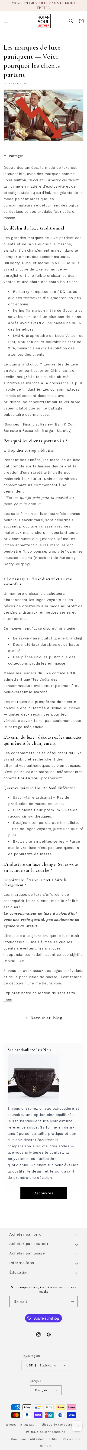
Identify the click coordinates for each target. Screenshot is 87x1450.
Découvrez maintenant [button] (43, 1195)
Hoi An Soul (27, 1424)
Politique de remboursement (60, 1424)
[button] (6, 21)
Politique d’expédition (64, 1439)
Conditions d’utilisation (28, 1439)
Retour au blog (46, 1017)
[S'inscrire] (72, 1301)
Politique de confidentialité (45, 1431)
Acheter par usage (27, 1253)
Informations (21, 1263)
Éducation (19, 1272)
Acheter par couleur (28, 1243)
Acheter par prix (25, 1234)
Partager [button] (16, 156)
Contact (45, 1446)
